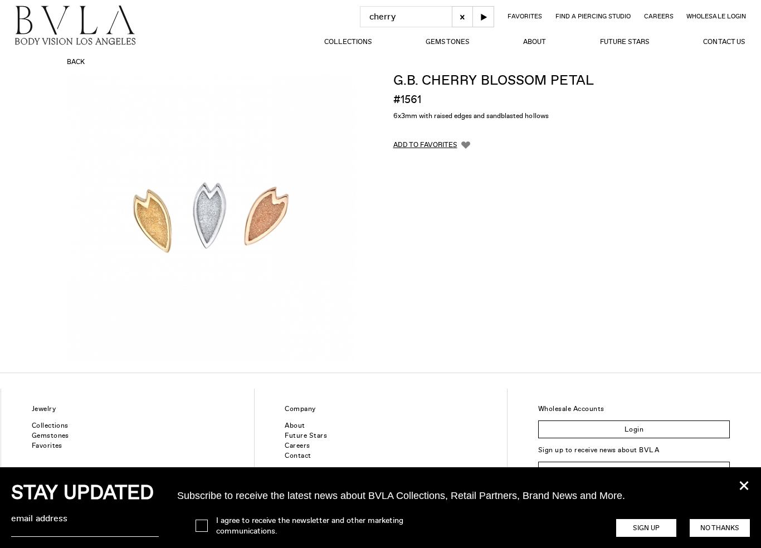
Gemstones (447, 41)
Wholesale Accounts (571, 408)
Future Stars (625, 41)
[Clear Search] (462, 16)
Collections (348, 41)
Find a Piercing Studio (593, 16)
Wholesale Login (715, 16)
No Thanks (719, 527)
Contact (298, 455)
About (534, 41)
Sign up (646, 527)
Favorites (525, 16)
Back (76, 61)
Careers (659, 16)
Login (634, 429)
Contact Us (724, 41)
